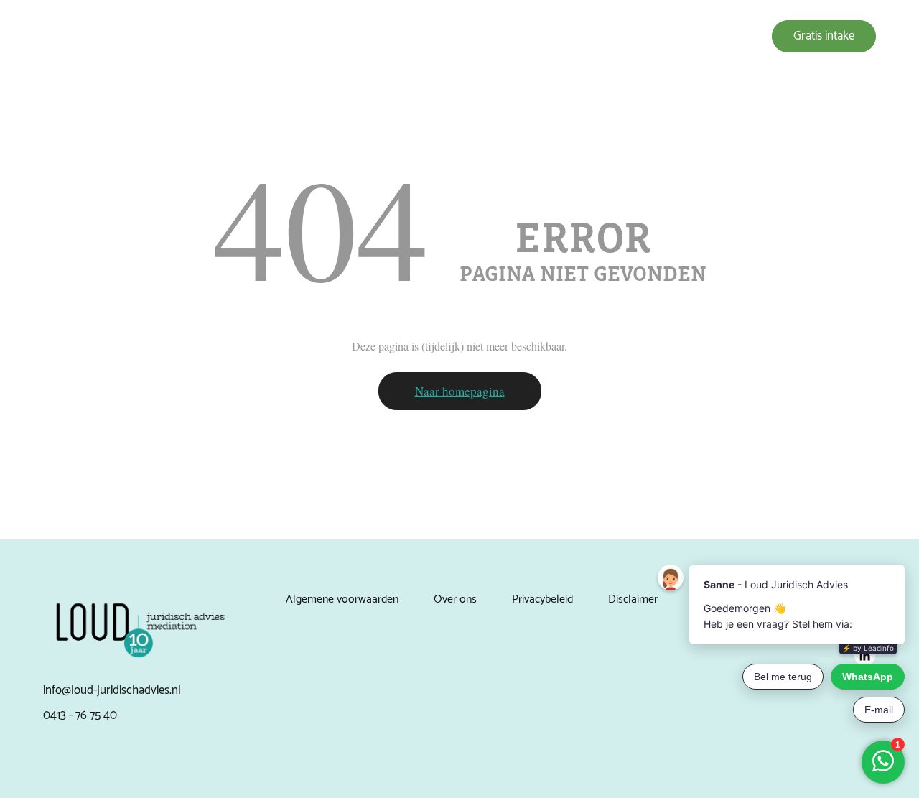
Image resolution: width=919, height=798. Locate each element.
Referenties (575, 36)
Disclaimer (633, 599)
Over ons (512, 36)
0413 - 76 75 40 (80, 715)
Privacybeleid (542, 599)
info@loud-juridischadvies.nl (112, 690)
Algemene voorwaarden (342, 599)
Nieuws (636, 36)
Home (397, 36)
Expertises (452, 36)
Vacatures (692, 36)
